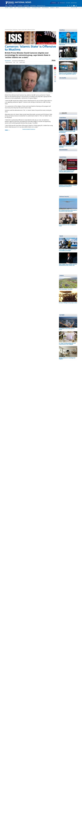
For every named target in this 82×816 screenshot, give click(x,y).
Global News (26, 5)
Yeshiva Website (45, 7)
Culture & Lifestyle (21, 7)
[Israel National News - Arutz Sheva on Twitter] (68, 6)
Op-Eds (6, 7)
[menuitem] (6, 6)
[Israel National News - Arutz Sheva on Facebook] (70, 6)
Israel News (19, 5)
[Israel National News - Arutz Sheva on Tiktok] (76, 6)
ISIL (17, 62)
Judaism (11, 7)
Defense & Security (41, 5)
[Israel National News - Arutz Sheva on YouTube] (74, 6)
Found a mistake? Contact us (28, 129)
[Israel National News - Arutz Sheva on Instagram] (72, 6)
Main (6, 5)
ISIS (14, 62)
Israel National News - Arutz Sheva (15, 3)
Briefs (15, 5)
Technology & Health (36, 7)
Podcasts (28, 7)
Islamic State (22, 62)
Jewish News (33, 5)
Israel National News (8, 29)
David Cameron (9, 62)
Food (15, 7)
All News (10, 5)
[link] (68, 44)
